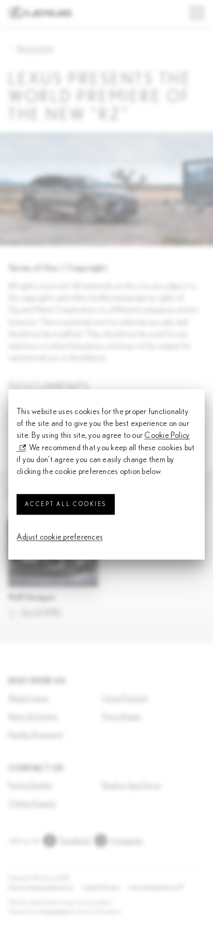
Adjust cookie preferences (60, 537)
